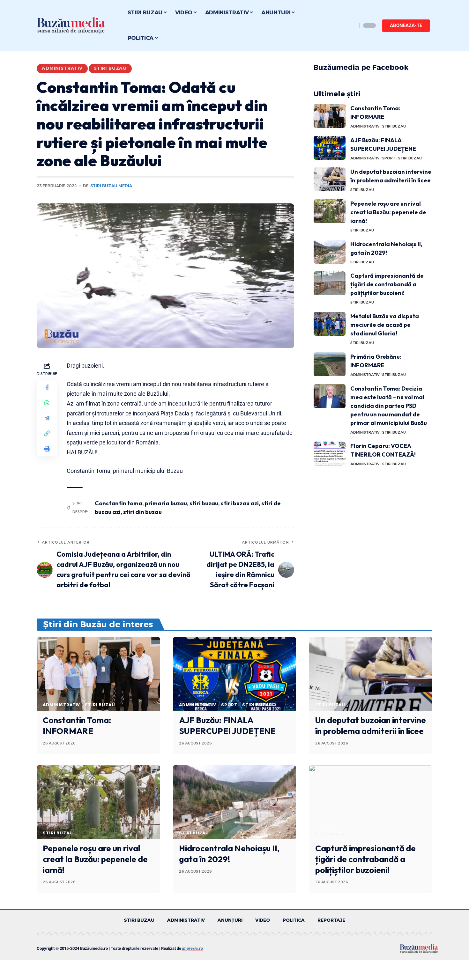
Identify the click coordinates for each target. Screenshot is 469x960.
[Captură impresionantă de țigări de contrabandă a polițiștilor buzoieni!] (330, 283)
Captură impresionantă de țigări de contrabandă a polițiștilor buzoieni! (387, 284)
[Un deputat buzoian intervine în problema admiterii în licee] (330, 179)
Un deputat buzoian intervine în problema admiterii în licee (370, 725)
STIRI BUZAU (110, 68)
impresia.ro (192, 948)
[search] (351, 25)
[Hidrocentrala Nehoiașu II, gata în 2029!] (330, 252)
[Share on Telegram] (47, 418)
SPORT (388, 158)
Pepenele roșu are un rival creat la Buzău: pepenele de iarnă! (388, 212)
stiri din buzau (142, 512)
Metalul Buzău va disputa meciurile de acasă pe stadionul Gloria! (384, 324)
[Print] (47, 449)
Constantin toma (118, 503)
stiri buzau (204, 503)
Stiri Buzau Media (111, 185)
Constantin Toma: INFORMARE (77, 725)
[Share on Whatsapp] (47, 403)
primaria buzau (166, 503)
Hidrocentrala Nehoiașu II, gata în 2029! (229, 853)
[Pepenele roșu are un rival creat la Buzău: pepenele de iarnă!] (330, 211)
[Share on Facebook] (47, 387)
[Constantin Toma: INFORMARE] (330, 116)
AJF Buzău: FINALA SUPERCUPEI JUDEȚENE (227, 725)
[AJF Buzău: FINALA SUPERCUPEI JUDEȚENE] (330, 148)
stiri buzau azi (240, 503)
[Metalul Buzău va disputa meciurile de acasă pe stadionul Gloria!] (330, 324)
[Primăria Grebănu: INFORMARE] (330, 364)
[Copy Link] (47, 433)
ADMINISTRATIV (62, 68)
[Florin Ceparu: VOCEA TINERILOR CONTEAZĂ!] (330, 453)
